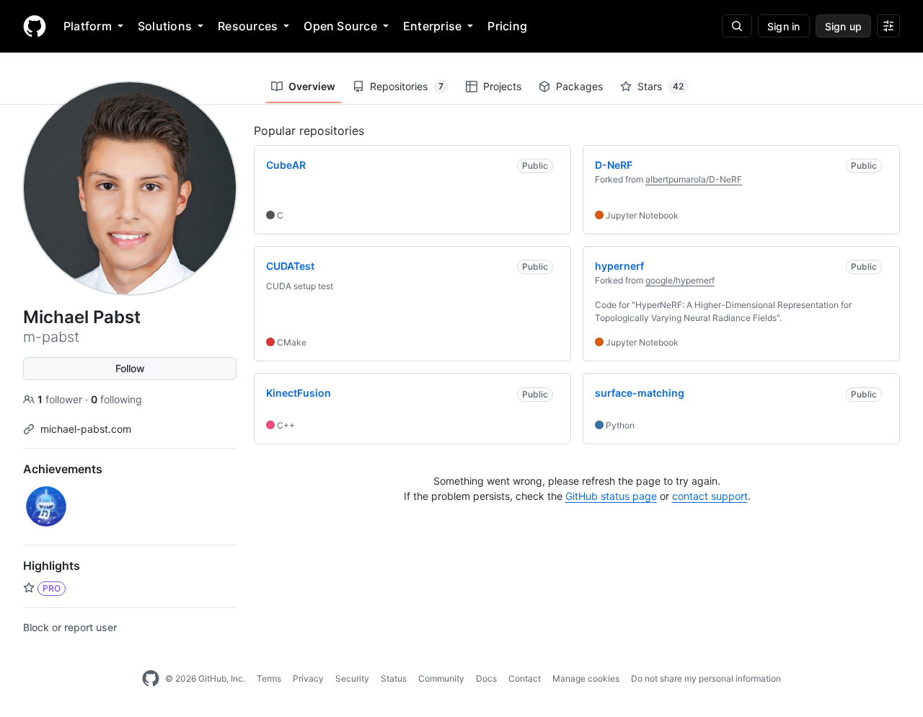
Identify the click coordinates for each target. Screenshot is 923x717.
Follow (130, 368)
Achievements (62, 469)
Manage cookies (585, 678)
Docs (486, 678)
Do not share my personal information (706, 678)
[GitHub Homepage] (150, 678)
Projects (502, 86)
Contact (524, 678)
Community (441, 678)
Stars (660, 86)
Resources (248, 26)
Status (394, 678)
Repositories (406, 86)
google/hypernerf (680, 280)
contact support (710, 496)
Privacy (308, 678)
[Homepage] (34, 26)
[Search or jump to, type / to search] (737, 26)
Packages (579, 86)
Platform (87, 26)
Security (352, 678)
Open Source (340, 26)
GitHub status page (611, 496)
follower (61, 399)
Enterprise (432, 26)
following (116, 399)
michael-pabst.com (85, 429)
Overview (311, 86)
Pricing (507, 26)
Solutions (165, 26)
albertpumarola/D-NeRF (693, 179)
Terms (269, 678)
